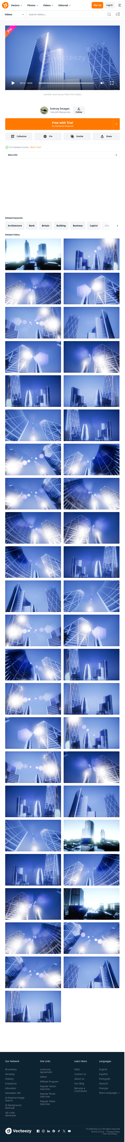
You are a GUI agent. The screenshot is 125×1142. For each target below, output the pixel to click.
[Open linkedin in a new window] (48, 1129)
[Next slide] (112, 224)
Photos (31, 5)
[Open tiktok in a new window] (59, 1129)
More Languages (106, 1091)
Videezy (9, 1077)
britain (45, 224)
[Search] (109, 14)
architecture (15, 224)
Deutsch (101, 1082)
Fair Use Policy (108, 1132)
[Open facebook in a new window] (38, 1129)
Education (10, 1086)
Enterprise (11, 1082)
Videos (47, 5)
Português (102, 1077)
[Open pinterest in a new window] (53, 1129)
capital (94, 224)
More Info (12, 153)
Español (101, 1072)
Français (101, 1086)
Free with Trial (62, 124)
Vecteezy (10, 1072)
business (78, 224)
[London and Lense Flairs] (33, 253)
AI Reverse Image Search (12, 1097)
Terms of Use (95, 1130)
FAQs (76, 1067)
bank (32, 224)
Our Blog (78, 1082)
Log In (109, 5)
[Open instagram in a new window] (43, 1129)
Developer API (13, 1091)
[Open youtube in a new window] (69, 1129)
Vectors (15, 5)
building (61, 224)
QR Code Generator (10, 1112)
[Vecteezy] (5, 5)
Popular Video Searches (47, 1104)
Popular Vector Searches (47, 1089)
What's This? (35, 147)
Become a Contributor (79, 1088)
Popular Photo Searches (47, 1096)
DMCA (42, 1075)
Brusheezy (11, 1067)
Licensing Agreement (45, 1069)
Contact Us (79, 1072)
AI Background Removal (13, 1105)
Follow (79, 112)
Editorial (63, 5)
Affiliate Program (44, 1081)
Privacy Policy (110, 1130)
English (101, 1067)
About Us (78, 1077)
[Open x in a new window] (64, 1129)
